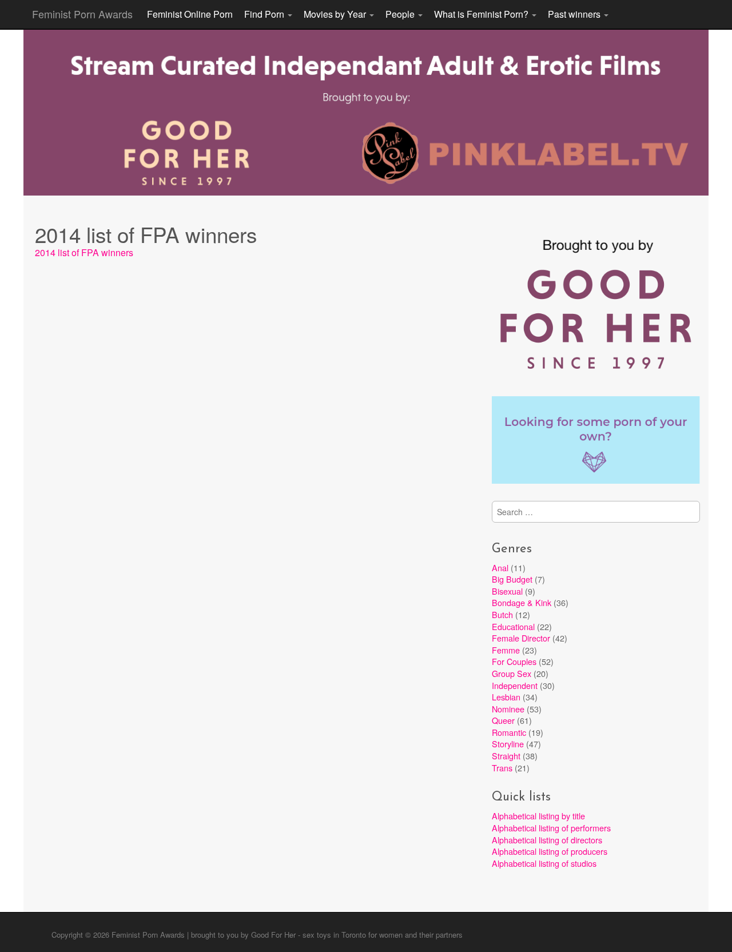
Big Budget (512, 579)
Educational (513, 626)
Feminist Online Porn (190, 14)
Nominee (508, 709)
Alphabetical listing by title (538, 816)
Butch (502, 614)
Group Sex (511, 673)
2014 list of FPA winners (84, 252)
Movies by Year (336, 14)
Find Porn (265, 14)
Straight (506, 756)
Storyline (508, 744)
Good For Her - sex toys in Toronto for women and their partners (357, 934)
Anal (500, 567)
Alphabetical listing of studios (544, 863)
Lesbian (506, 697)
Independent (515, 685)
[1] (366, 186)
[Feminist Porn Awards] (366, 112)
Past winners (575, 14)
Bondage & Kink (521, 602)
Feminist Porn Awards (82, 13)
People (401, 14)
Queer (503, 720)
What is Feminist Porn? (482, 14)
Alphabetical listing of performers (551, 828)
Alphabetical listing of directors (547, 840)
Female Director (521, 638)
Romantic (509, 732)
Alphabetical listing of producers (549, 851)
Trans (502, 768)
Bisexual (507, 591)
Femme (506, 650)
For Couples (514, 661)
